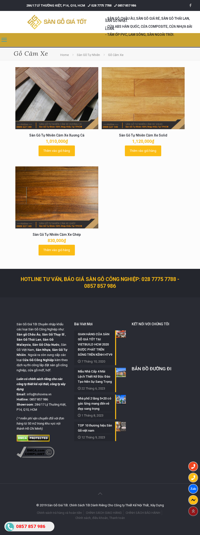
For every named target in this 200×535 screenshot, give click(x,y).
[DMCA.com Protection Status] (33, 440)
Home (64, 55)
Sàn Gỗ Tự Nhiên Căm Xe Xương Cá (56, 135)
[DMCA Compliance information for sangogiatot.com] (35, 456)
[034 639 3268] (193, 477)
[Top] (193, 511)
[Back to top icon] (100, 494)
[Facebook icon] (190, 5)
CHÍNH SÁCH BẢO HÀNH (143, 513)
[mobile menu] (4, 40)
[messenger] (193, 500)
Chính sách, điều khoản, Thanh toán (100, 518)
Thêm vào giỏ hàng (56, 151)
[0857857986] (193, 488)
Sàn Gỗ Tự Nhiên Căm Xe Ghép (57, 234)
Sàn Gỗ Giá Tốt (27, 324)
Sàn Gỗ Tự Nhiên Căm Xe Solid (143, 135)
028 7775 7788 (101, 5)
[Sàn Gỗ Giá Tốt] (57, 22)
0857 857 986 (127, 5)
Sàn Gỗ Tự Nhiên (88, 55)
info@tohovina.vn (39, 394)
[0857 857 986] (193, 466)
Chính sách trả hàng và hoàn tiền (59, 513)
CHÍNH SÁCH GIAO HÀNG (104, 513)
